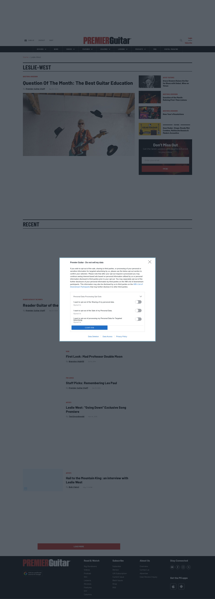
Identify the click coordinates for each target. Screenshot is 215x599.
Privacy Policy (121, 336)
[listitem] (107, 296)
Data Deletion (93, 336)
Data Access (107, 336)
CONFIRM (89, 328)
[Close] (150, 262)
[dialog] (107, 299)
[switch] (138, 302)
